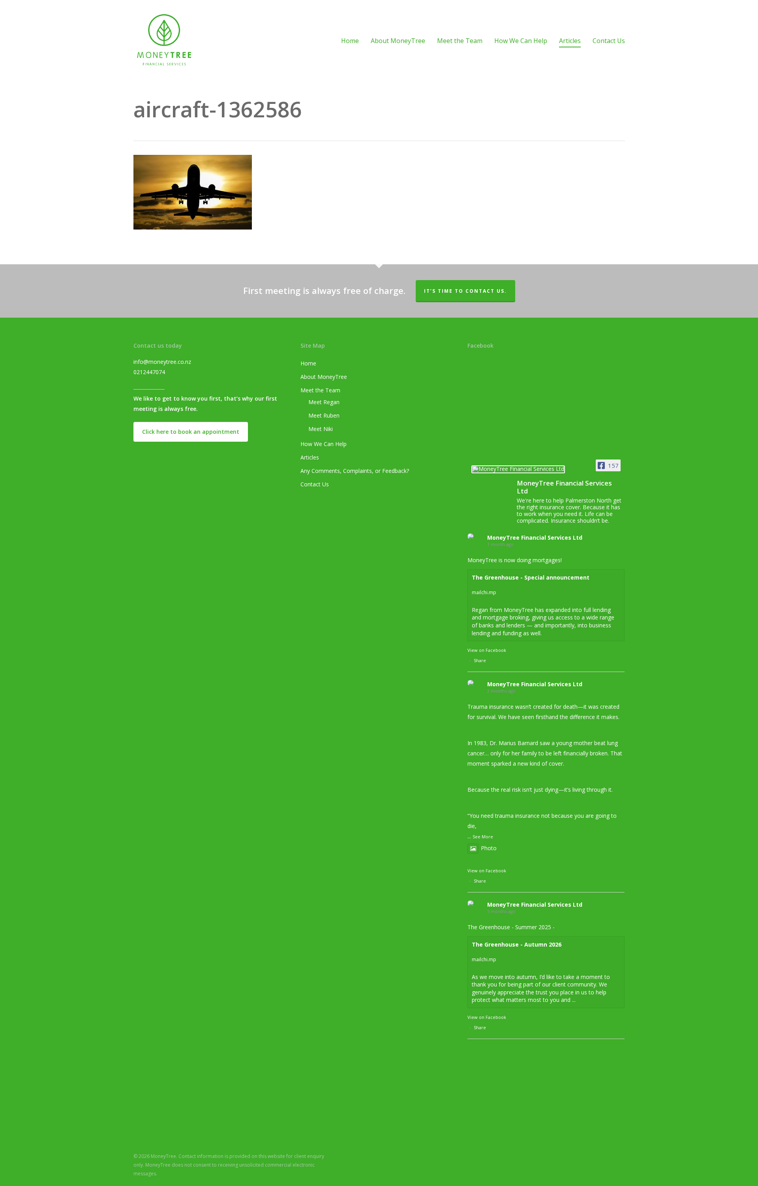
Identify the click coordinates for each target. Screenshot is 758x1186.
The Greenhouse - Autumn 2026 (516, 944)
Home (308, 363)
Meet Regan (324, 402)
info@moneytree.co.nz (162, 361)
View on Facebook (486, 650)
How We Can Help (323, 444)
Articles (309, 457)
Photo (489, 848)
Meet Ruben (324, 415)
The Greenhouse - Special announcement (530, 577)
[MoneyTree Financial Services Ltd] (518, 472)
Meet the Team (320, 390)
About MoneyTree (323, 376)
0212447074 (149, 372)
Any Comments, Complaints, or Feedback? (354, 470)
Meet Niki (320, 429)
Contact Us (314, 484)
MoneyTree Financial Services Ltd (534, 537)
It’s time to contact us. (465, 291)
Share (480, 660)
